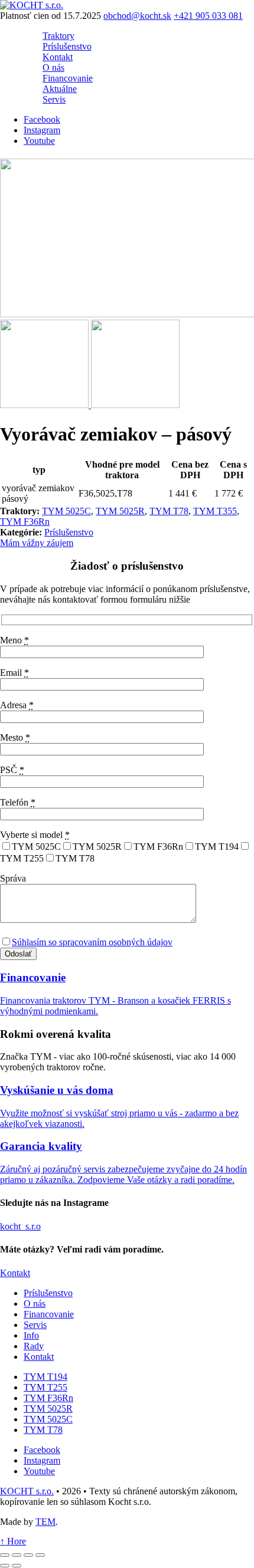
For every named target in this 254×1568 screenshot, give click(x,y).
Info (31, 1335)
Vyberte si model (35, 835)
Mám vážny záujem (36, 543)
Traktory (58, 36)
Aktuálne (60, 89)
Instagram (42, 130)
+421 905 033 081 (208, 16)
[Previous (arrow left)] (4, 1565)
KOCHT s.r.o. (27, 1490)
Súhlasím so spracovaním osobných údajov (92, 942)
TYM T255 (45, 1387)
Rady (34, 1345)
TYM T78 (168, 511)
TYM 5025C (66, 511)
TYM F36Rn (25, 522)
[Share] (16, 1555)
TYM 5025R (120, 511)
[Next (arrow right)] (16, 1565)
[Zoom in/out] (40, 1555)
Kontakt (58, 57)
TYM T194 (45, 1376)
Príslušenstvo (67, 46)
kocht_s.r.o (20, 1226)
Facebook (42, 119)
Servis (54, 99)
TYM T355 (215, 511)
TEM (45, 1521)
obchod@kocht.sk (137, 16)
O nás (53, 68)
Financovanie (68, 78)
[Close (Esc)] (4, 1555)
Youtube (39, 141)
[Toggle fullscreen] (28, 1555)
